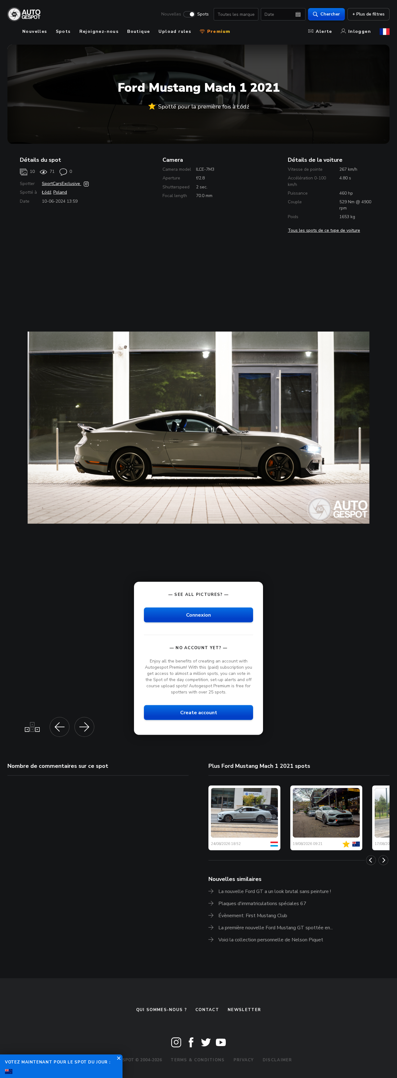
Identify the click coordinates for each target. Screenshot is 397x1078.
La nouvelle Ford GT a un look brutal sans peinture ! (274, 891)
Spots (203, 14)
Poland (60, 192)
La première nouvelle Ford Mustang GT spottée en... (275, 927)
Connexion (198, 614)
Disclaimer (277, 1060)
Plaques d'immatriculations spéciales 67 (262, 903)
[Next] (383, 860)
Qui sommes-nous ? (161, 1010)
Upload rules (174, 31)
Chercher (330, 14)
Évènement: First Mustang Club (252, 915)
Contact (207, 1010)
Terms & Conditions (198, 1060)
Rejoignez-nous (99, 31)
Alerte (324, 31)
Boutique (138, 31)
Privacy (244, 1060)
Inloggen (359, 31)
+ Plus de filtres (368, 14)
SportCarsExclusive (61, 184)
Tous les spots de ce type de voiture (324, 230)
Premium (217, 31)
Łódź (46, 192)
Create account (198, 712)
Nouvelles (171, 14)
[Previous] (371, 860)
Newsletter (244, 1010)
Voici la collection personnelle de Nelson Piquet (270, 939)
